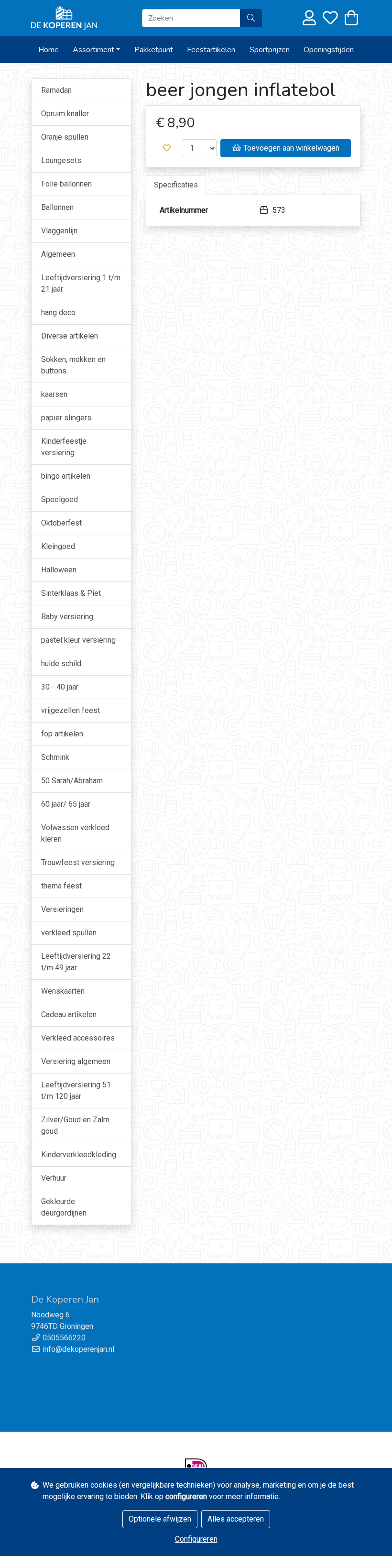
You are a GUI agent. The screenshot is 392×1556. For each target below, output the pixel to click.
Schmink (55, 757)
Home (48, 49)
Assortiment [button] (93, 49)
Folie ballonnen (66, 183)
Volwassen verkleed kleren (75, 833)
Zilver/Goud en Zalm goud (75, 1125)
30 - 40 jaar (59, 686)
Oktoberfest (61, 522)
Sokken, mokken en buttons (73, 365)
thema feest (61, 885)
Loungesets (61, 160)
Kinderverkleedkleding (78, 1154)
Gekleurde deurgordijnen (64, 1207)
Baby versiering (67, 616)
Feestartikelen (211, 49)
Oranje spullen (64, 137)
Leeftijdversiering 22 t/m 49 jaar (76, 962)
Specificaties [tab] (176, 184)
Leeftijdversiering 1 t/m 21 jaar (80, 283)
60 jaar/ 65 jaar (65, 804)
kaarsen (54, 394)
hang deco (58, 312)
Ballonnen (57, 207)
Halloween (58, 569)
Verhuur (53, 1178)
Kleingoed (58, 546)
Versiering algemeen (75, 1061)
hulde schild (61, 663)
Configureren (196, 1539)
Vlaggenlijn (59, 230)
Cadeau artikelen (69, 1014)
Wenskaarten (63, 991)
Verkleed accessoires (78, 1037)
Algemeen (58, 254)
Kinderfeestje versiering (64, 447)
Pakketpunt (153, 49)
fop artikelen (62, 733)
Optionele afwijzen (160, 1518)
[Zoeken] (251, 18)
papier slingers (66, 417)
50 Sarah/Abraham (72, 780)
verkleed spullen (69, 932)
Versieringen (62, 909)
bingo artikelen (65, 476)
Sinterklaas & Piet (71, 593)
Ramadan (56, 90)
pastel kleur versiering (78, 640)
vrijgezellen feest (70, 710)
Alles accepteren (235, 1518)
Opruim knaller (65, 113)
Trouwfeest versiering (78, 862)
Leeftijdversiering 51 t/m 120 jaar (76, 1090)
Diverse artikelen (69, 335)
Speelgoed (59, 499)
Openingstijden (329, 49)
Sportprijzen (270, 49)
